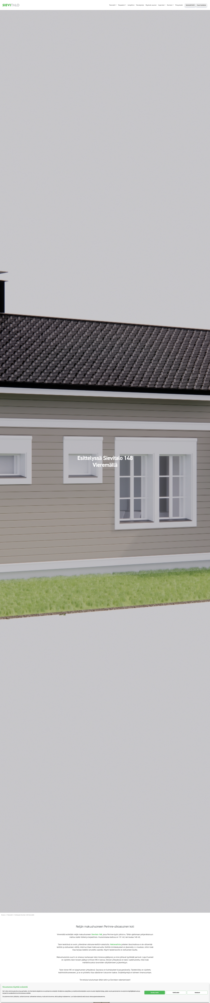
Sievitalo (169, 5)
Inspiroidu (161, 5)
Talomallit (112, 5)
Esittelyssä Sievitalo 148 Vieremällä (24, 915)
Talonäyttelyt (140, 5)
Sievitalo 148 (96, 934)
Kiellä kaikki (176, 992)
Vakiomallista (115, 944)
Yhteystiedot (179, 5)
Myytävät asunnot (151, 5)
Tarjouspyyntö (190, 5)
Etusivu (3, 915)
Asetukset (197, 992)
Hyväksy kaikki (155, 992)
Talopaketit (121, 5)
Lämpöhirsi (131, 5)
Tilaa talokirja (201, 5)
